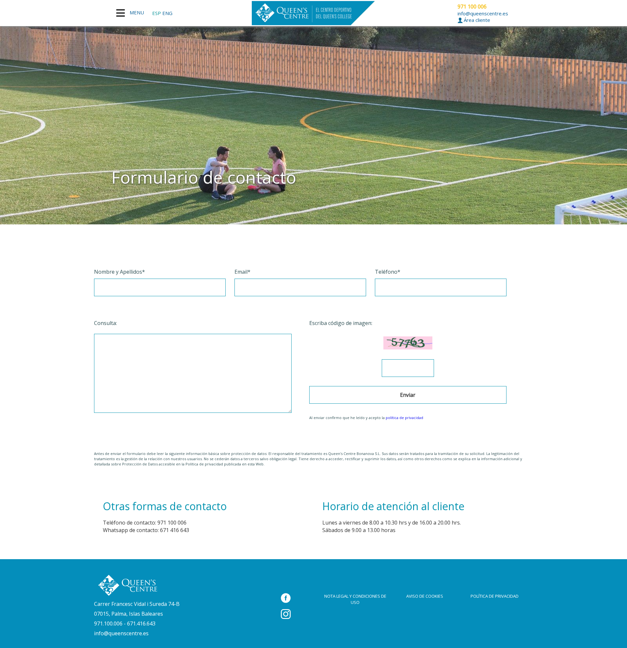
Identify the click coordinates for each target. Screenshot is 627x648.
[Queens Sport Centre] (127, 585)
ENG (167, 13)
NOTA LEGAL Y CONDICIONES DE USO (355, 599)
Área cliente (476, 20)
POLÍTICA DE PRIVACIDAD (495, 596)
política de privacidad (404, 417)
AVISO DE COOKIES (424, 596)
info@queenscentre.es (483, 13)
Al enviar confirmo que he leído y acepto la (366, 417)
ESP (156, 13)
